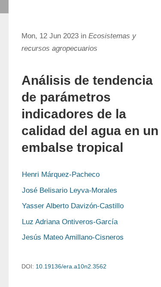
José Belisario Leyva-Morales (69, 190)
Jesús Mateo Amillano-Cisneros (73, 237)
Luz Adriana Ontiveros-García (70, 222)
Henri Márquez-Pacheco (61, 174)
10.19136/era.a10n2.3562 (71, 266)
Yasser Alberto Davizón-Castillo (73, 206)
